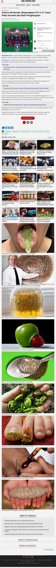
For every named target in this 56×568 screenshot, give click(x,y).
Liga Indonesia (8, 131)
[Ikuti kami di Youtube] (32, 557)
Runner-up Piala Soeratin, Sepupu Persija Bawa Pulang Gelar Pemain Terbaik (26, 88)
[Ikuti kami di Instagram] (29, 557)
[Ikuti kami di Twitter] (26, 557)
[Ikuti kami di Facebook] (23, 557)
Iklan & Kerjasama (25, 561)
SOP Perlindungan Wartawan (45, 560)
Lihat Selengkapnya (49, 549)
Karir (21, 560)
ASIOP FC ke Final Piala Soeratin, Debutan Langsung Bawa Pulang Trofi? (25, 104)
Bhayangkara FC (6, 60)
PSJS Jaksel (5, 133)
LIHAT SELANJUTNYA (28, 118)
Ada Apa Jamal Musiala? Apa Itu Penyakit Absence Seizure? (19, 520)
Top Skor (47, 131)
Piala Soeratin (35, 131)
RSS (32, 561)
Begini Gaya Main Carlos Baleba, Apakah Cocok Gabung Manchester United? (24, 523)
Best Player (41, 131)
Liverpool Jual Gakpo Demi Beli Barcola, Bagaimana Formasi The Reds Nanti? (24, 534)
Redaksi (16, 560)
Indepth (28, 5)
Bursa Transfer (20, 5)
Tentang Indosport (7, 560)
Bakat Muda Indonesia (25, 131)
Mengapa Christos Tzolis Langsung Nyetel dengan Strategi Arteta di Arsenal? (24, 526)
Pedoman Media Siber (30, 560)
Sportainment (36, 5)
